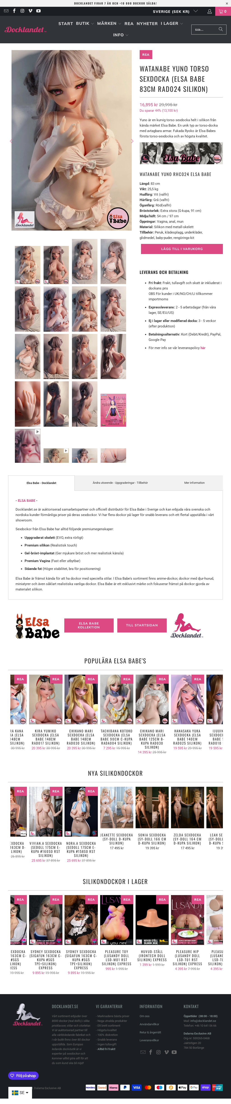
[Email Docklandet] (5, 11)
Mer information (194, 482)
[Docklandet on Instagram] (22, 11)
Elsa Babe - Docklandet (41, 483)
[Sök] (220, 30)
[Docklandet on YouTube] (38, 11)
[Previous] (11, 141)
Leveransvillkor (149, 1040)
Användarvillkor (149, 1024)
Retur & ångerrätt (150, 1032)
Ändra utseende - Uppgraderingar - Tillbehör (120, 482)
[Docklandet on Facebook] (14, 11)
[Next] (131, 141)
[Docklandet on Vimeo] (30, 11)
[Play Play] (71, 141)
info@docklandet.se (203, 1021)
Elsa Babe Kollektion (89, 625)
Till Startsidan (142, 625)
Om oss (145, 1016)
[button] (85, 24)
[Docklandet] (25, 30)
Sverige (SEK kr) (172, 11)
